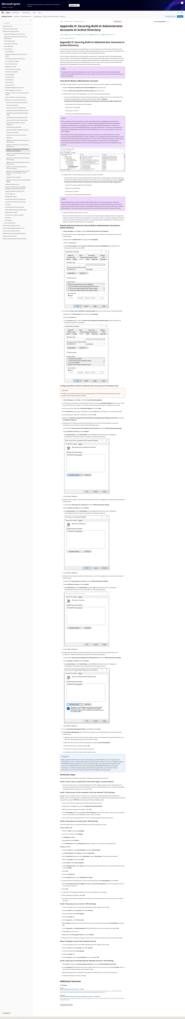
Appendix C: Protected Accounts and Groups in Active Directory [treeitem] (17, 145)
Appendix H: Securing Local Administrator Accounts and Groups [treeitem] (16, 167)
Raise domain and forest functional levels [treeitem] (15, 199)
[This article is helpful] (167, 22)
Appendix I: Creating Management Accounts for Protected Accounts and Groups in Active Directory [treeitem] (18, 172)
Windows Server (69, 21)
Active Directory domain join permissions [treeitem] (15, 58)
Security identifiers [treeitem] (9, 77)
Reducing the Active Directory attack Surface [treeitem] (17, 110)
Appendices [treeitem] (9, 137)
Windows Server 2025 (72, 34)
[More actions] (123, 21)
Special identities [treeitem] (9, 79)
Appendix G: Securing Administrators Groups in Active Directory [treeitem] (17, 163)
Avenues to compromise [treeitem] (12, 105)
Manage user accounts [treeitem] (10, 66)
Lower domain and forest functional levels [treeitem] (15, 202)
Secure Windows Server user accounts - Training (72, 989)
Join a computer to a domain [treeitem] (12, 61)
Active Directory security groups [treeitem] (13, 69)
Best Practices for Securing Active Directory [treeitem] (16, 102)
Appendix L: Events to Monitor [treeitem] (13, 177)
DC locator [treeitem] (7, 204)
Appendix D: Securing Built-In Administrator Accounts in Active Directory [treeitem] (17, 150)
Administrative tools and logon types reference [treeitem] (14, 233)
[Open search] (177, 12)
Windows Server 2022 (84, 34)
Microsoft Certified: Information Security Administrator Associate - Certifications (80, 996)
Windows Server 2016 (109, 34)
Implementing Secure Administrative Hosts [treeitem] (16, 117)
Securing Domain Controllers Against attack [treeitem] (17, 120)
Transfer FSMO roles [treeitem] (10, 194)
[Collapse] (30, 20)
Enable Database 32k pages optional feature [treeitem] (16, 209)
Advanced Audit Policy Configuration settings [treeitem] (17, 129)
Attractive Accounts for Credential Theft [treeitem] (16, 107)
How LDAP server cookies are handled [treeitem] (14, 215)
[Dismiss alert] (182, 3)
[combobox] (16, 23)
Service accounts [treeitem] (9, 82)
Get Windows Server (171, 16)
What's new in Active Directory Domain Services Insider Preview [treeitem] (15, 37)
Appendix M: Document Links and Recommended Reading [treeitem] (18, 180)
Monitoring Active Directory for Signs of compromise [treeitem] (16, 123)
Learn (61, 21)
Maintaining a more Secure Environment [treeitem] (16, 135)
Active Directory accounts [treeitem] (11, 64)
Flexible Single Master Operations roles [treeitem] (14, 191)
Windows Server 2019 (97, 34)
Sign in (181, 12)
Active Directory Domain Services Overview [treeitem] (14, 34)
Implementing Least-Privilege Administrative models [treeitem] (17, 114)
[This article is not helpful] (169, 22)
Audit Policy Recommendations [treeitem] (13, 127)
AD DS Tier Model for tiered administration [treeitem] (15, 97)
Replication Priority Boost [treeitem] (11, 212)
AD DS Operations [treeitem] (9, 51)
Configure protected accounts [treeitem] (12, 184)
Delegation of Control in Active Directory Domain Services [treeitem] (17, 93)
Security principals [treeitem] (9, 74)
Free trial (180, 16)
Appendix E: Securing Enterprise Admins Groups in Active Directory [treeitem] (18, 154)
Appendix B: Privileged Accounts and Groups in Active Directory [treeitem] (17, 141)
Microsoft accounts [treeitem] (9, 85)
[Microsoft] (3, 13)
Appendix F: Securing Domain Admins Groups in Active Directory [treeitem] (18, 158)
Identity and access (79, 21)
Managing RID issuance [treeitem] (11, 196)
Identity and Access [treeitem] (7, 26)
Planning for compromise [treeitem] (12, 132)
